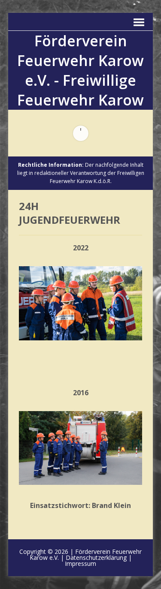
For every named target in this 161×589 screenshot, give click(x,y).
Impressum (80, 563)
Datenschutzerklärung (96, 557)
